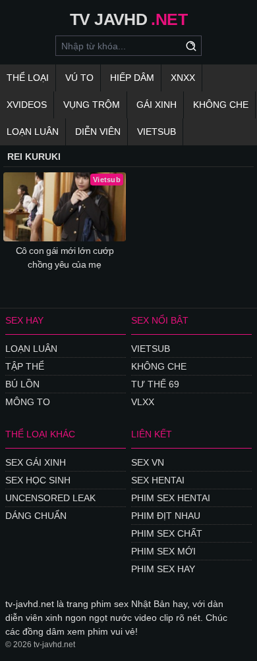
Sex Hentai (158, 480)
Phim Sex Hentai (170, 498)
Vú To (79, 77)
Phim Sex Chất (166, 533)
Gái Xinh (156, 104)
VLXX (142, 402)
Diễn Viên (98, 131)
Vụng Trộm (91, 104)
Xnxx (183, 77)
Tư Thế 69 (155, 384)
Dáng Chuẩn (36, 515)
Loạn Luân (33, 131)
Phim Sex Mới (163, 551)
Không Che (220, 104)
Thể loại (28, 77)
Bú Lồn (22, 384)
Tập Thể (24, 366)
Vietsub (156, 131)
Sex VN (147, 462)
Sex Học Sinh (38, 480)
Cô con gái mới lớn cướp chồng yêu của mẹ (65, 257)
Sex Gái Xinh (35, 462)
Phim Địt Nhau (165, 515)
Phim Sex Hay (163, 569)
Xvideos (27, 104)
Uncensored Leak (50, 498)
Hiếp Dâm (132, 77)
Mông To (27, 402)
